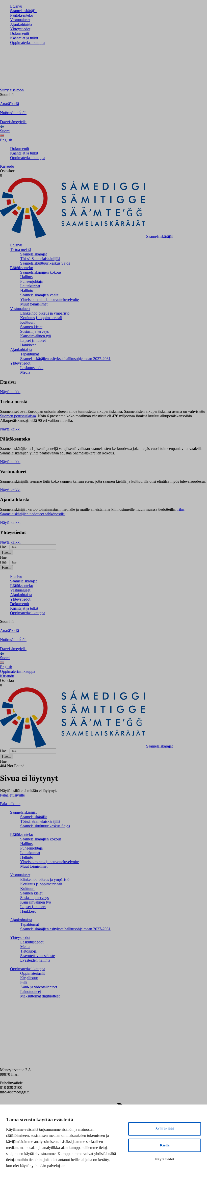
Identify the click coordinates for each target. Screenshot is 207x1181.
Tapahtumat (29, 354)
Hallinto (26, 290)
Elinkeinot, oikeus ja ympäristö (44, 313)
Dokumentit (19, 33)
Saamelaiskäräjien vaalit (39, 295)
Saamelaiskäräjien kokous (40, 272)
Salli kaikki (165, 1129)
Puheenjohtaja (31, 281)
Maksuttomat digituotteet (40, 996)
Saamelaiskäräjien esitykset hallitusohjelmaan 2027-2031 (65, 358)
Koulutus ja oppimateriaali (41, 318)
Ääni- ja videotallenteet (38, 987)
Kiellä (165, 1145)
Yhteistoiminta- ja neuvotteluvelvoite (49, 299)
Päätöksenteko (21, 15)
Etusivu (16, 6)
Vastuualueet (20, 20)
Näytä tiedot (164, 1159)
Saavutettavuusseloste (37, 956)
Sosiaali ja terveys (34, 331)
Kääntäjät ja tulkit (24, 38)
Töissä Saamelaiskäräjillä (40, 258)
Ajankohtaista (21, 24)
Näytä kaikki (10, 392)
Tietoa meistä (20, 249)
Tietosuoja (28, 951)
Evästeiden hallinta (35, 960)
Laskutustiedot (31, 368)
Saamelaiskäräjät (23, 11)
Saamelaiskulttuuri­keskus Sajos (45, 263)
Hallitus (26, 277)
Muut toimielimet (33, 304)
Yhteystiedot (20, 29)
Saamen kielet (31, 327)
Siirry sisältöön (12, 90)
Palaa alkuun (10, 804)
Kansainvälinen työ (35, 336)
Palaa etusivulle (12, 795)
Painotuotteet (30, 991)
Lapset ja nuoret (33, 340)
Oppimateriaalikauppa (27, 42)
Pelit (23, 982)
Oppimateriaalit (32, 973)
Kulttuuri (27, 322)
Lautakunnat (30, 286)
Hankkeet (28, 345)
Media (25, 372)
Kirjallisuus (29, 978)
